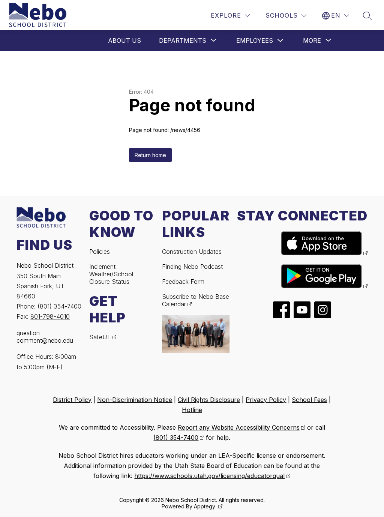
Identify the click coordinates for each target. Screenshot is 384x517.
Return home (150, 155)
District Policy (72, 399)
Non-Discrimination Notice (134, 399)
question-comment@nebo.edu (44, 336)
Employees (254, 40)
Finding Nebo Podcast (192, 266)
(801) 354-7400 (59, 306)
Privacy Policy (266, 399)
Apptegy (205, 506)
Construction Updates (192, 251)
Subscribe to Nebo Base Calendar (195, 300)
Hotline (192, 410)
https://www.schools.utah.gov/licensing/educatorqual (209, 476)
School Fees (309, 399)
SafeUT (100, 337)
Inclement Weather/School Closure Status (111, 274)
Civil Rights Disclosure (209, 399)
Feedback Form (183, 281)
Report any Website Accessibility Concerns (239, 427)
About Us (124, 40)
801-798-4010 (50, 316)
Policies (99, 251)
